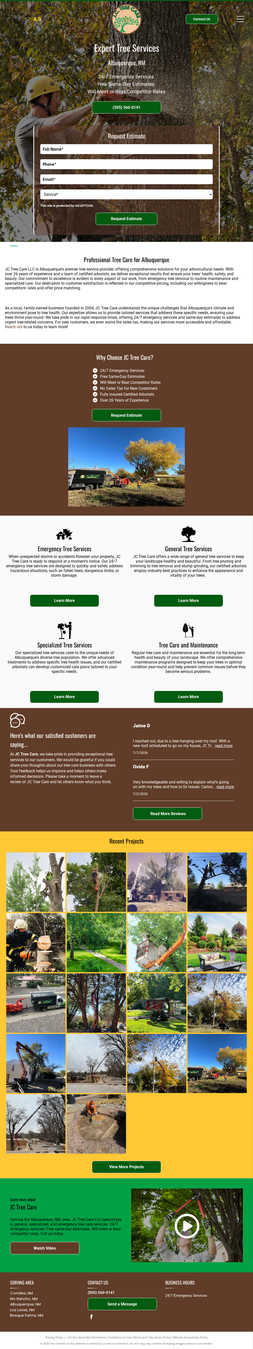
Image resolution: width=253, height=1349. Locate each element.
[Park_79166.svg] (188, 541)
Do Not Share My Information (87, 1337)
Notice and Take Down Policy (152, 1337)
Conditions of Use (119, 1337)
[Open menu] (240, 19)
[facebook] (91, 1317)
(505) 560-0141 (101, 1292)
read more (223, 745)
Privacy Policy (54, 1337)
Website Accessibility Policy (190, 1337)
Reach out (13, 326)
